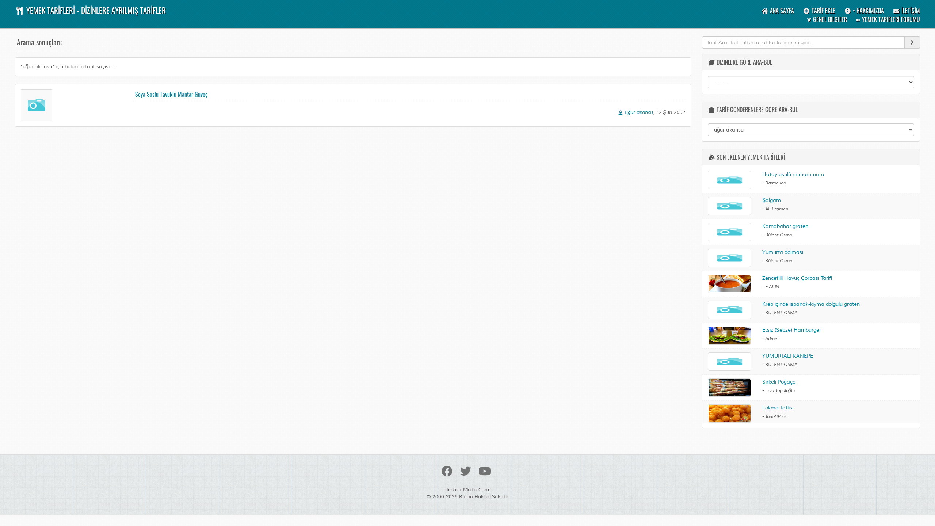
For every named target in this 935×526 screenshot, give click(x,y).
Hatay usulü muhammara (793, 174)
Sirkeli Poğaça (779, 382)
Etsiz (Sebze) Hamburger (791, 330)
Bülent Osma (778, 235)
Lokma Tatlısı (777, 408)
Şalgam (771, 200)
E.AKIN (772, 287)
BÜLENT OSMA (781, 313)
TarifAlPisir (775, 416)
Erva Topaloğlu (780, 390)
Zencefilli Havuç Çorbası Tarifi (797, 278)
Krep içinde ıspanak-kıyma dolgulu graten (811, 304)
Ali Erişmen (776, 209)
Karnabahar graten (785, 226)
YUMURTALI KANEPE (787, 356)
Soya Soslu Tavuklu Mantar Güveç (171, 94)
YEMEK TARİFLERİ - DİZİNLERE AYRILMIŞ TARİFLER (95, 10)
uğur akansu (639, 112)
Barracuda (775, 183)
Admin (771, 339)
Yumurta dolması (782, 252)
